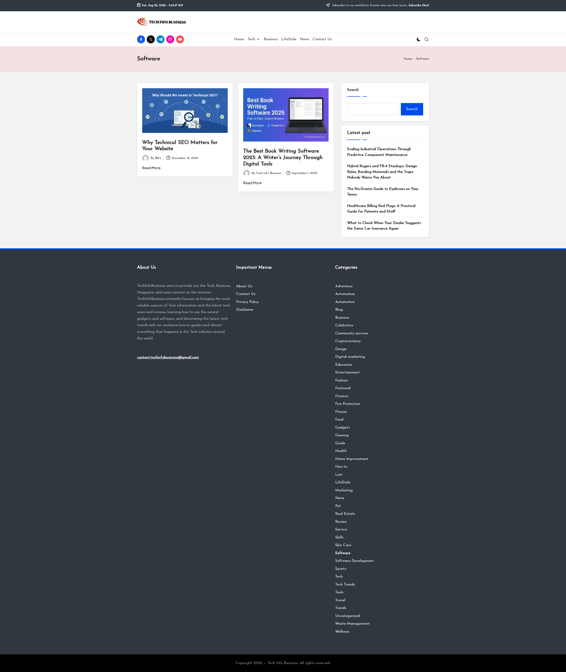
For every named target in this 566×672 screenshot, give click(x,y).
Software (342, 553)
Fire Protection (347, 404)
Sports (340, 569)
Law (338, 475)
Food (339, 419)
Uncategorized (347, 616)
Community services (351, 333)
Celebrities (344, 325)
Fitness (341, 412)
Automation (345, 294)
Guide (340, 443)
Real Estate (345, 514)
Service (341, 529)
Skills (339, 537)
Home (408, 59)
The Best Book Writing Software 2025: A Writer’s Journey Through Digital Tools (283, 158)
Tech (339, 576)
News (339, 498)
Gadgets (342, 427)
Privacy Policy (247, 302)
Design (341, 349)
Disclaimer (245, 310)
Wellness (342, 632)
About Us (244, 286)
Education (343, 365)
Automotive (345, 302)
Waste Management (352, 624)
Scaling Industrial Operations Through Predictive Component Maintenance (379, 152)
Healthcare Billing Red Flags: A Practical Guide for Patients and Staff (381, 209)
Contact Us (245, 294)
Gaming (341, 435)
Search (353, 90)
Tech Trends (345, 584)
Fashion (341, 380)
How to (341, 467)
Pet (338, 506)
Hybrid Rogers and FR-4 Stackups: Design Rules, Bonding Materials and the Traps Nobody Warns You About (382, 171)
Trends (340, 608)
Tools (339, 592)
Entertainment (347, 372)
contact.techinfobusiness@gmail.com (168, 357)
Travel (340, 600)
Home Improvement (351, 459)
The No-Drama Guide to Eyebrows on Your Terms (383, 192)
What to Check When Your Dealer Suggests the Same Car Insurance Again (384, 226)
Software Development (354, 561)
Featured (342, 388)
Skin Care (343, 545)
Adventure (344, 286)
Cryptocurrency (348, 341)
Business (342, 318)
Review (341, 522)
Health (341, 451)
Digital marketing (350, 357)
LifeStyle (342, 482)
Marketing (344, 490)
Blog (339, 310)
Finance (341, 396)
